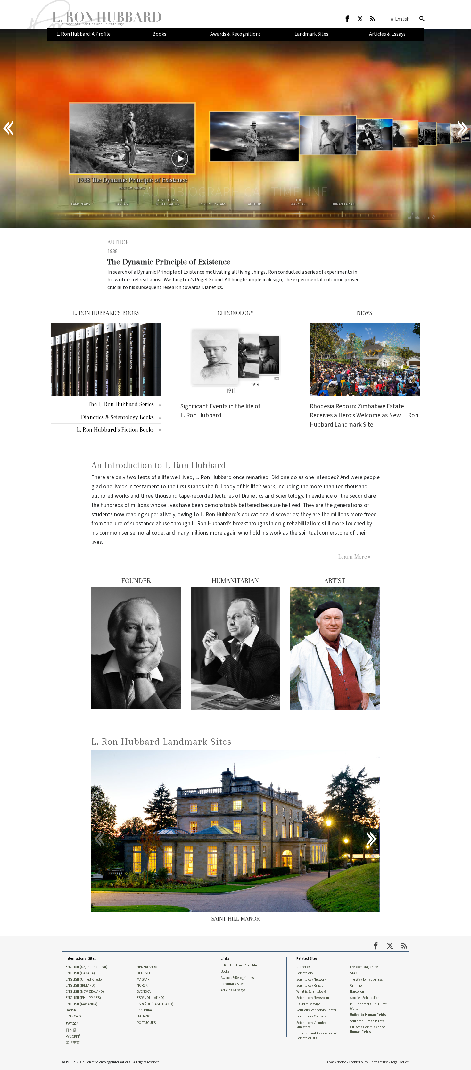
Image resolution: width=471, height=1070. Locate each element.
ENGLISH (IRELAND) (80, 985)
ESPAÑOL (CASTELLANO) (155, 1004)
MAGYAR (143, 979)
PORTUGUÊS (146, 1023)
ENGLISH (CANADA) (80, 973)
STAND (355, 973)
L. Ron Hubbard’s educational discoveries (249, 514)
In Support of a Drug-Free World (368, 1006)
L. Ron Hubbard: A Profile (239, 965)
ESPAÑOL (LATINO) (150, 998)
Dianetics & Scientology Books (117, 417)
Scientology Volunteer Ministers (312, 1025)
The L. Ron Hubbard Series (121, 404)
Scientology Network (311, 979)
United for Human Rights (368, 1015)
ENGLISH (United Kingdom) (86, 979)
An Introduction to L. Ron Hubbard (158, 465)
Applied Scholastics (364, 998)
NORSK (142, 985)
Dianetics (303, 967)
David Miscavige (308, 1004)
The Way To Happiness (366, 979)
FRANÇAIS (73, 1016)
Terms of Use (379, 1062)
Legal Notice (400, 1062)
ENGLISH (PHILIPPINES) (83, 998)
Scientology (304, 973)
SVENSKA (144, 992)
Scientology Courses (311, 1016)
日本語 (71, 1030)
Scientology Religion (310, 985)
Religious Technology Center (316, 1010)
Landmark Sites (232, 984)
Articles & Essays (233, 990)
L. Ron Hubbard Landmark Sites (161, 741)
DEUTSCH (144, 973)
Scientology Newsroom (312, 998)
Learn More (352, 556)
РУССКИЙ (73, 1036)
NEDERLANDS (147, 967)
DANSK (71, 1010)
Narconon (357, 992)
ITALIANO (144, 1016)
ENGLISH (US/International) (86, 967)
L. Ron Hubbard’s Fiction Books (115, 429)
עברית (72, 1024)
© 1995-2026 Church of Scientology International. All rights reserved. (111, 1062)
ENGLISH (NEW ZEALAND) (85, 992)
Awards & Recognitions (237, 978)
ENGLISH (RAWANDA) (81, 1004)
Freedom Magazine (364, 967)
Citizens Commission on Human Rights (367, 1029)
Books (225, 971)
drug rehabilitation (297, 523)
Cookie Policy (358, 1062)
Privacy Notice (335, 1062)
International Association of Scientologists (316, 1035)
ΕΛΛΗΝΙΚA (144, 1010)
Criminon (357, 985)
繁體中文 (73, 1043)
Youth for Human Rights (367, 1021)
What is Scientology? (311, 992)
